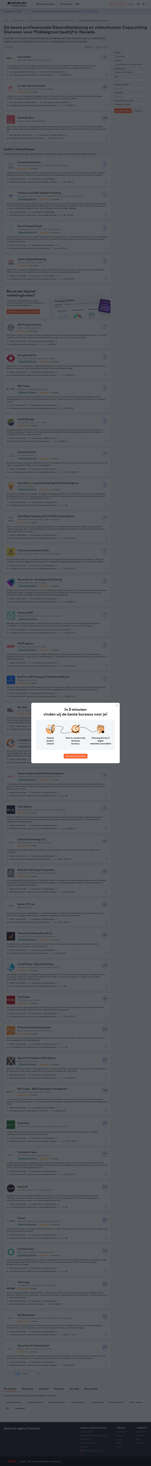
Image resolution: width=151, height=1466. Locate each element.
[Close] (117, 705)
